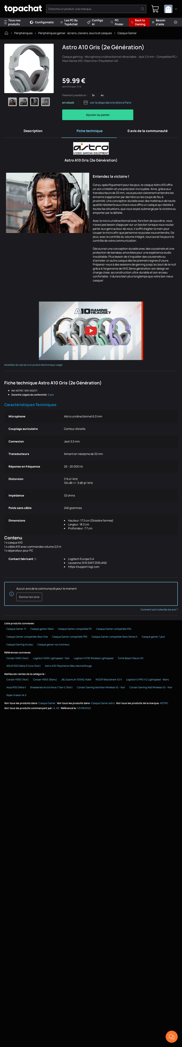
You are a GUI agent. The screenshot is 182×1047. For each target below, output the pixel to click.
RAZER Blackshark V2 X (109, 679)
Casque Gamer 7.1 (16, 628)
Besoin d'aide (160, 22)
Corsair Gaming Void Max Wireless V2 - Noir (101, 687)
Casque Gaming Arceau (19, 644)
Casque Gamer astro (103, 703)
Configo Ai (97, 22)
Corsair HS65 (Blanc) (45, 679)
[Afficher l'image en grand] (29, 68)
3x (93, 95)
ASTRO (164, 703)
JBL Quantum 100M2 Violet (76, 679)
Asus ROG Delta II (16, 687)
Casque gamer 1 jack (153, 636)
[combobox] (171, 8)
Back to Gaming (140, 22)
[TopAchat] (23, 9)
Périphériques (23, 33)
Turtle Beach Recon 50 (130, 658)
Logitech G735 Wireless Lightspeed (93, 658)
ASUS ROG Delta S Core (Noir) (23, 665)
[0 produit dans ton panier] (155, 8)
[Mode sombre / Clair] (175, 22)
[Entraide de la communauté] (172, 1037)
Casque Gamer (127, 33)
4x (102, 95)
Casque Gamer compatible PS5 (69, 636)
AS (57, 708)
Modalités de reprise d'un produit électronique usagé (33, 364)
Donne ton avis (29, 597)
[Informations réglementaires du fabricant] (35, 559)
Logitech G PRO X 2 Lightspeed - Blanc (147, 679)
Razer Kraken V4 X (16, 695)
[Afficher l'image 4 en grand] (45, 101)
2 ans (51, 394)
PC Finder (119, 22)
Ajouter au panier (98, 115)
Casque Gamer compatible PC (75, 628)
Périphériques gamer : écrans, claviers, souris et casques (75, 33)
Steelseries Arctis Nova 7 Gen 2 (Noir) (51, 687)
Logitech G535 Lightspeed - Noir (51, 658)
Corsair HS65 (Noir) (17, 658)
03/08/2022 (84, 708)
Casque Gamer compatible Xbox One (27, 636)
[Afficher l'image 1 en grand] (12, 101)
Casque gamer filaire (42, 628)
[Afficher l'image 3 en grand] (34, 101)
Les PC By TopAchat (71, 22)
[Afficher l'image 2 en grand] (23, 101)
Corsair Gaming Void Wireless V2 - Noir (150, 687)
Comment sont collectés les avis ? (159, 609)
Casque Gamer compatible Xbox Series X (114, 636)
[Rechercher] (142, 9)
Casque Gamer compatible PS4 (113, 628)
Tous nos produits (14, 22)
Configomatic (44, 22)
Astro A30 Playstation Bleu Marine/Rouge (68, 665)
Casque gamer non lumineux (53, 644)
